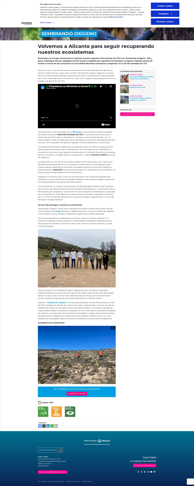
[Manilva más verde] (124, 89)
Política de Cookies (116, 17)
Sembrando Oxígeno (57, 302)
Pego (57, 211)
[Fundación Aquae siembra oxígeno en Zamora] (124, 99)
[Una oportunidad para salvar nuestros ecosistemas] (124, 78)
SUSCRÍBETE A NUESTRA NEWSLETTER (137, 114)
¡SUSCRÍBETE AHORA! (77, 394)
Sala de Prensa (87, 481)
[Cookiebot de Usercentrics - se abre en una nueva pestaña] (27, 23)
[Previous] (43, 354)
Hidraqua (77, 132)
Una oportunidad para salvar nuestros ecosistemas (141, 78)
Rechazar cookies (165, 21)
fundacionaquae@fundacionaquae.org (52, 472)
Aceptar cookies (165, 6)
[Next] (111, 354)
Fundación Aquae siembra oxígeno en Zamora (141, 99)
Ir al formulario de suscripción (144, 465)
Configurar (163, 14)
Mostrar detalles (46, 22)
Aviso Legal (42, 481)
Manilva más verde (137, 87)
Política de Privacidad (55, 481)
